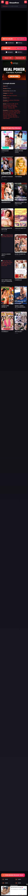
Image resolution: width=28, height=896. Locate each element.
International (13, 105)
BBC (13, 103)
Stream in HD (8, 58)
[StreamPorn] (13, 3)
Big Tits (16, 103)
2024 (8, 97)
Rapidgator (10, 52)
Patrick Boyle (16, 100)
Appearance (9, 103)
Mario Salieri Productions (11, 95)
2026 (6, 879)
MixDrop (20, 42)
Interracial (5, 106)
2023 (19, 883)
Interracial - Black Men (12, 106)
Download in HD (20, 58)
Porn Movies (10, 93)
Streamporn (5, 6)
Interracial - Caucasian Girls (9, 108)
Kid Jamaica (10, 100)
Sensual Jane (6, 101)
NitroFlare (19, 52)
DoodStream (11, 42)
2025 (19, 879)
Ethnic (4, 105)
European (8, 105)
